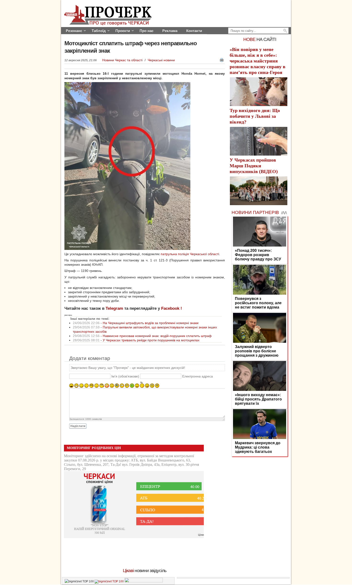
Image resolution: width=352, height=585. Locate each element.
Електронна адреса (197, 376)
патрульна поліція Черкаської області (190, 254)
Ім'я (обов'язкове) (125, 376)
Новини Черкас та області (122, 60)
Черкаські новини (161, 60)
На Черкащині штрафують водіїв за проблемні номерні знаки (151, 323)
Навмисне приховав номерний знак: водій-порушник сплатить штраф (157, 336)
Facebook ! (171, 308)
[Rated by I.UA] (144, 581)
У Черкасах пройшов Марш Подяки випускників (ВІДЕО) (254, 165)
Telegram (114, 308)
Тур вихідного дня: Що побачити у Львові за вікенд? (255, 116)
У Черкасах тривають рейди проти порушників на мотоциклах (151, 340)
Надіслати (77, 426)
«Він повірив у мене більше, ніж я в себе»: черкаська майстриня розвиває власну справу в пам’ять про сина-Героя (257, 61)
